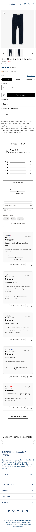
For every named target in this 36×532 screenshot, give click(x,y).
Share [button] (6, 114)
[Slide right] (32, 53)
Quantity (4, 83)
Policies (5, 502)
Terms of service (12, 524)
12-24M (31, 80)
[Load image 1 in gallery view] (10, 53)
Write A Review (18, 182)
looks (13, 219)
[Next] (33, 442)
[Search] (20, 4)
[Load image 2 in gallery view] (19, 53)
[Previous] (2, 442)
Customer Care (9, 485)
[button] (4, 4)
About (5, 491)
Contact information (25, 524)
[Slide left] (3, 53)
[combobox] (18, 224)
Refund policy (26, 522)
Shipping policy (19, 526)
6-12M (19, 80)
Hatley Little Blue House (17, 520)
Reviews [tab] (14, 144)
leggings (20, 219)
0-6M (7, 79)
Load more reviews (18, 417)
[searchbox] (16, 205)
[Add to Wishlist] (3, 95)
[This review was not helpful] (31, 265)
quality (6, 219)
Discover (6, 496)
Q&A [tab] (23, 144)
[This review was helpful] (27, 265)
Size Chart (31, 76)
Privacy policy (16, 522)
